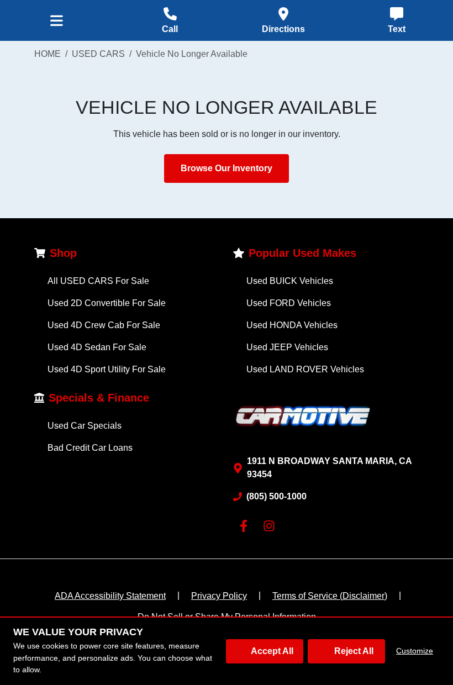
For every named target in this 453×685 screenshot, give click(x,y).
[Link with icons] (246, 526)
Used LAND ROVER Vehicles (305, 369)
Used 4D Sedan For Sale (97, 347)
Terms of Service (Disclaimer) (329, 595)
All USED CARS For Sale (98, 281)
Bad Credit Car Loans (90, 447)
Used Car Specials (85, 425)
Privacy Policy (219, 595)
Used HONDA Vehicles (292, 325)
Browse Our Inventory (226, 168)
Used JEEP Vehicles (287, 347)
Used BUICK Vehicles (289, 281)
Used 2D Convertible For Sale (107, 303)
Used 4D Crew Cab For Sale (104, 325)
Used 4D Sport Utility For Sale (107, 369)
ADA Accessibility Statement (110, 595)
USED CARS (98, 54)
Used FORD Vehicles (288, 303)
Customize (414, 650)
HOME (47, 54)
